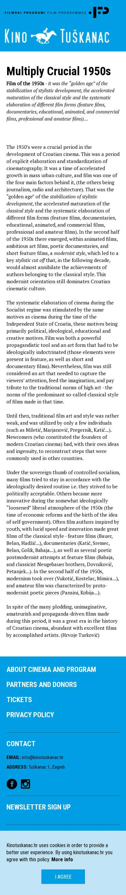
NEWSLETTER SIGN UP (38, 807)
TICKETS (19, 700)
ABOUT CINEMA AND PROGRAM (51, 669)
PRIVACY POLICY (30, 715)
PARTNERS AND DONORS (41, 685)
